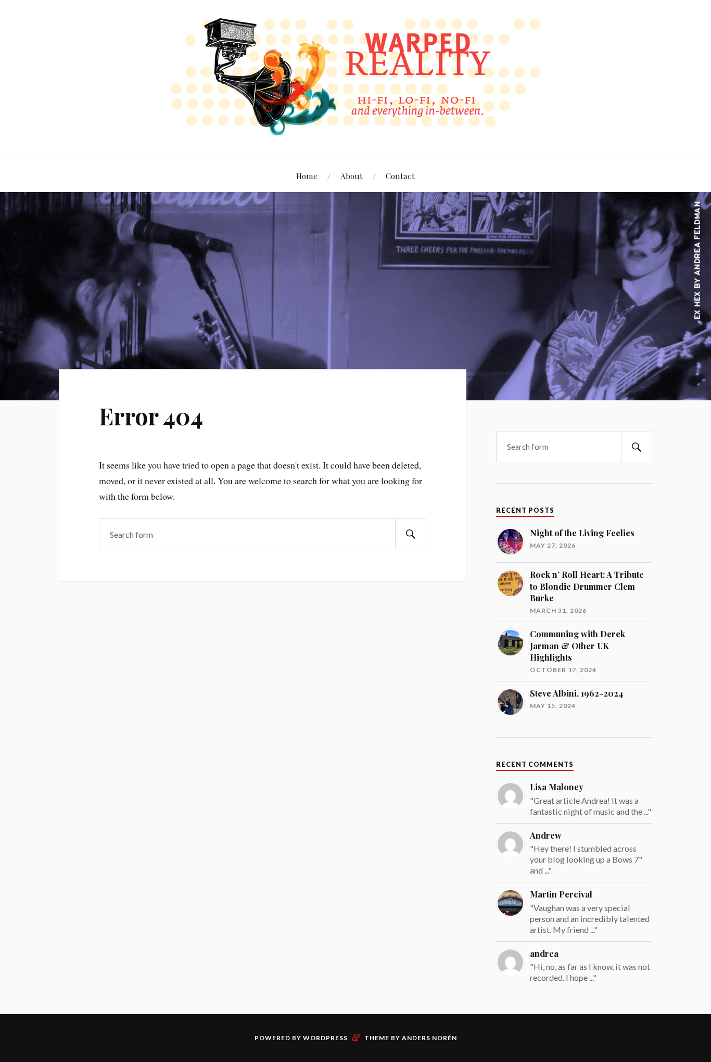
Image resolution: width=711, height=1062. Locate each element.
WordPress (325, 1038)
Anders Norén (429, 1038)
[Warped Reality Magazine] (355, 127)
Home (307, 175)
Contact (400, 175)
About (351, 175)
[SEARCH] (410, 534)
